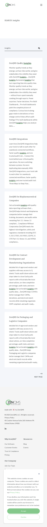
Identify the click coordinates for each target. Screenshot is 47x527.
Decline (23, 517)
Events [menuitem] (26, 447)
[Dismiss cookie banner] (39, 474)
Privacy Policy (15, 492)
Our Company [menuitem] (10, 461)
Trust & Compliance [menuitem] (12, 451)
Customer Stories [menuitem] (11, 447)
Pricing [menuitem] (7, 455)
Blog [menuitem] (25, 444)
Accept (23, 511)
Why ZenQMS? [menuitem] (10, 439)
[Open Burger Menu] (41, 5)
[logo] (13, 402)
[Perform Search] (39, 48)
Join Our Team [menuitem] (10, 466)
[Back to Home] (10, 4)
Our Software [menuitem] (9, 444)
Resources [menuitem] (28, 439)
